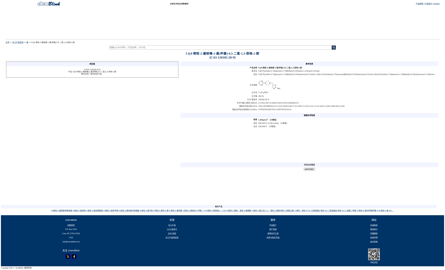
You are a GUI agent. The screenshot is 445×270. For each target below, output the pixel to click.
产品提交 (428, 4)
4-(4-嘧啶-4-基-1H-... (385, 211)
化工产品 (172, 225)
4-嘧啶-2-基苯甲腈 (110, 211)
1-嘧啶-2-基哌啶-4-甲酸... (193, 211)
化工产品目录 (17, 42)
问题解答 (374, 233)
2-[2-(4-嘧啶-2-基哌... (230, 211)
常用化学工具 (273, 233)
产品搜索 (419, 4)
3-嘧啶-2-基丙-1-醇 (161, 211)
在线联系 (374, 225)
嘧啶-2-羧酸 (275, 211)
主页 (7, 42)
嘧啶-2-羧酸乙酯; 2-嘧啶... (290, 211)
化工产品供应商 (171, 238)
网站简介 (374, 229)
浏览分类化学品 (273, 238)
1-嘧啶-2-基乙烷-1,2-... (261, 211)
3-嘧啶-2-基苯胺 (79, 211)
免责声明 (374, 238)
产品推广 (273, 225)
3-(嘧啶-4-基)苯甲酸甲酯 (366, 211)
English (436, 4)
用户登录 (273, 229)
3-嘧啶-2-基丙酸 (175, 211)
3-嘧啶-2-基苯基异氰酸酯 (129, 211)
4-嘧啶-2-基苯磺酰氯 (94, 211)
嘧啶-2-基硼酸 (245, 211)
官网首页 (71, 225)
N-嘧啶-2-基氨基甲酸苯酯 (61, 211)
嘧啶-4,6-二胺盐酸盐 (328, 211)
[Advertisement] (70, 23)
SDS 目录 (172, 233)
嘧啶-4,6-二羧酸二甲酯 (347, 211)
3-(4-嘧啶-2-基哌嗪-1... (212, 211)
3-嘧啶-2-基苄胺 (146, 211)
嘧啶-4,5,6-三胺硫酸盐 (311, 211)
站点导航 (374, 242)
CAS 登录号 (172, 229)
